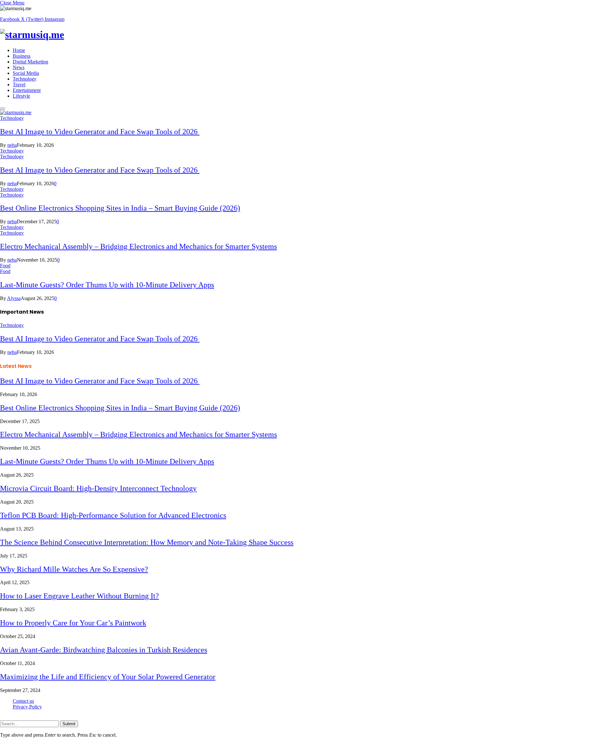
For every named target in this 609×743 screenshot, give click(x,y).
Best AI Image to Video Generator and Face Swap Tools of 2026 (100, 131)
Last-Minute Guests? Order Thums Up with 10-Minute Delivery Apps (107, 285)
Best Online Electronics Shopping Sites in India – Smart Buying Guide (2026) (120, 208)
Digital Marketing (30, 61)
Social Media (26, 73)
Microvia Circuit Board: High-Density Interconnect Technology (98, 488)
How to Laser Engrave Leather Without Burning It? (79, 596)
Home (19, 50)
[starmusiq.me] (304, 35)
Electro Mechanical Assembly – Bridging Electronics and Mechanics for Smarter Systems (138, 246)
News (18, 67)
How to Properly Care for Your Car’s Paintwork (73, 623)
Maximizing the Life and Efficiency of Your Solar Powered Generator (107, 677)
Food (5, 265)
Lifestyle (21, 96)
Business (21, 56)
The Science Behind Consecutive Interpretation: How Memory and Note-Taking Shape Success (146, 542)
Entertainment (27, 90)
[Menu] (2, 108)
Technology (24, 78)
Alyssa (14, 298)
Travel (19, 84)
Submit (68, 723)
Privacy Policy (27, 706)
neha (12, 145)
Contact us (23, 701)
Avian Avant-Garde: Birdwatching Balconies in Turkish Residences (103, 650)
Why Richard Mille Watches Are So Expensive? (74, 569)
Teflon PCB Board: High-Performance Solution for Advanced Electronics (113, 515)
